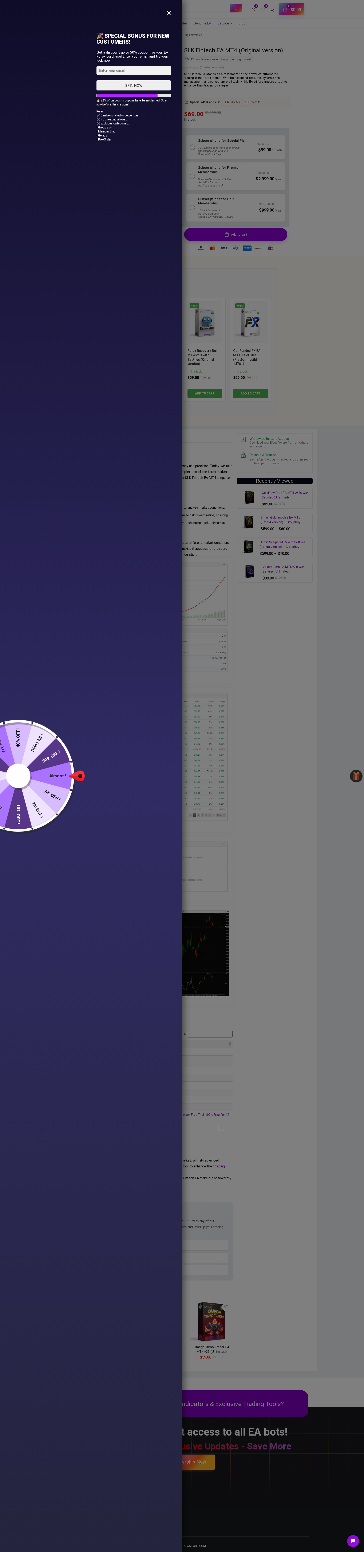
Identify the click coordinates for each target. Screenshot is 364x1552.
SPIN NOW (133, 85)
